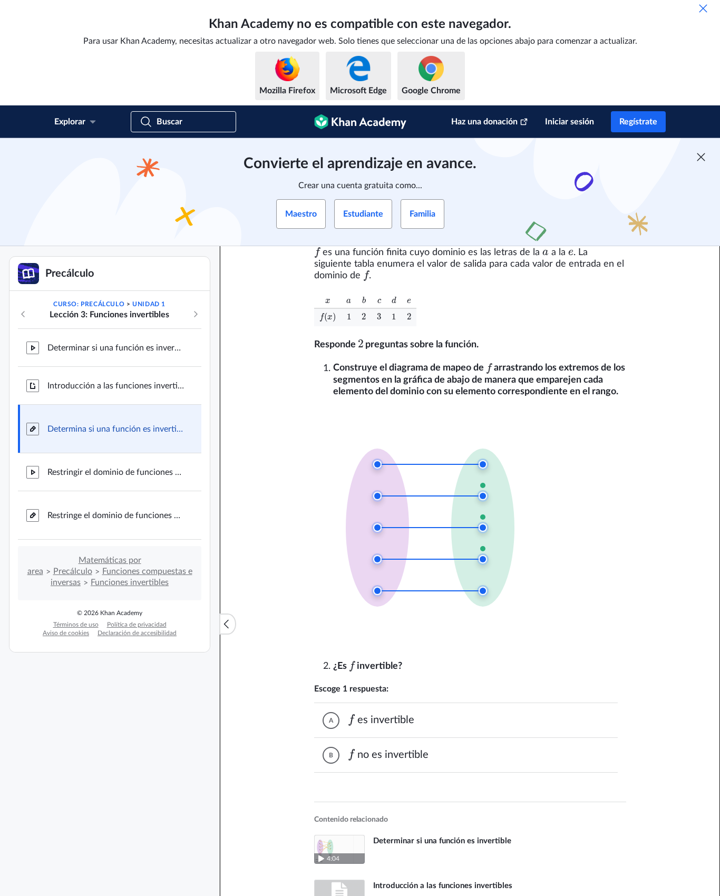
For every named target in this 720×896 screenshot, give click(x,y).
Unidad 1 (149, 304)
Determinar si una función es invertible (115, 348)
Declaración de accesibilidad (137, 633)
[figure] (437, 521)
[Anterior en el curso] (23, 314)
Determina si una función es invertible (115, 429)
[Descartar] (703, 8)
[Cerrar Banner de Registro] (701, 157)
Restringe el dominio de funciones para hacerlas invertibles (115, 515)
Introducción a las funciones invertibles (115, 386)
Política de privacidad (137, 624)
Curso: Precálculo (88, 304)
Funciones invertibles (130, 582)
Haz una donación (484, 122)
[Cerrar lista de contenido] (227, 624)
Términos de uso (76, 624)
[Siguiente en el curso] (195, 314)
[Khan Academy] (360, 122)
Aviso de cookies (66, 633)
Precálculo (72, 571)
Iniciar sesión (569, 122)
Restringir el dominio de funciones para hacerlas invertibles (115, 472)
